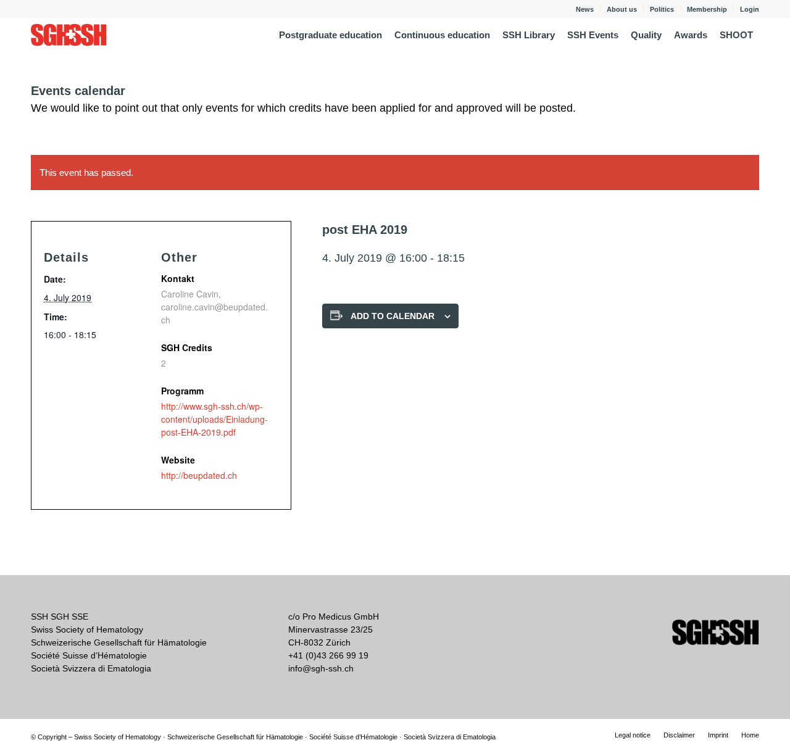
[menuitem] (585, 9)
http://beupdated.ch (199, 475)
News (585, 9)
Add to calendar (392, 316)
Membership (707, 9)
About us (622, 9)
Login (749, 9)
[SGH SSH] (69, 35)
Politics (662, 9)
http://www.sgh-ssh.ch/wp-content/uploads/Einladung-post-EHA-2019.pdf (214, 419)
